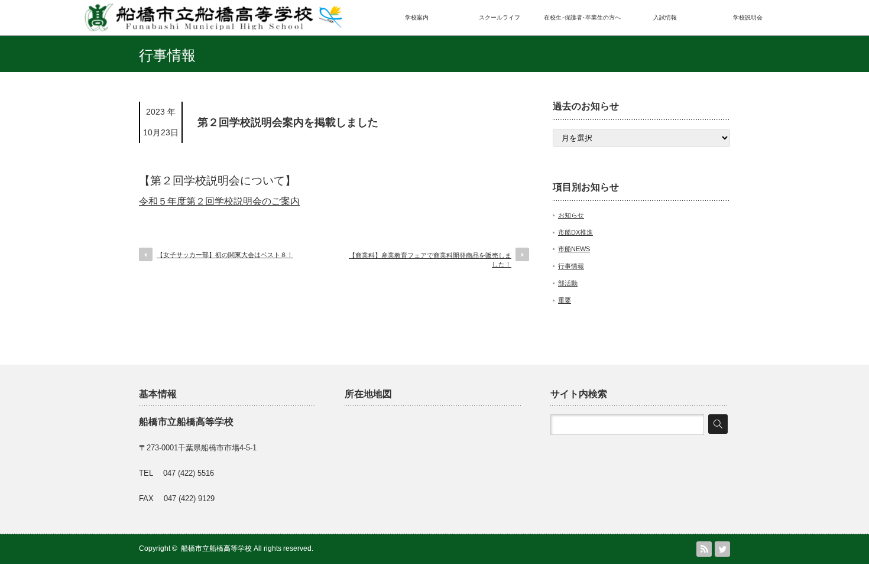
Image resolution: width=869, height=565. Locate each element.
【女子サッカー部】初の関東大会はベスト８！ (225, 254)
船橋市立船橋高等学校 (216, 548)
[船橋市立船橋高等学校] (213, 27)
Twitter (722, 549)
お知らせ (571, 215)
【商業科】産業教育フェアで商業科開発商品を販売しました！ (430, 260)
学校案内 (417, 17)
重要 (564, 300)
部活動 (568, 283)
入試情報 (665, 17)
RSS (704, 549)
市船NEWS (574, 248)
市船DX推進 (575, 232)
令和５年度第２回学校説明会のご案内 (219, 201)
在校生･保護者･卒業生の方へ (582, 17)
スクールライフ (499, 17)
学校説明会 (748, 17)
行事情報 (571, 265)
